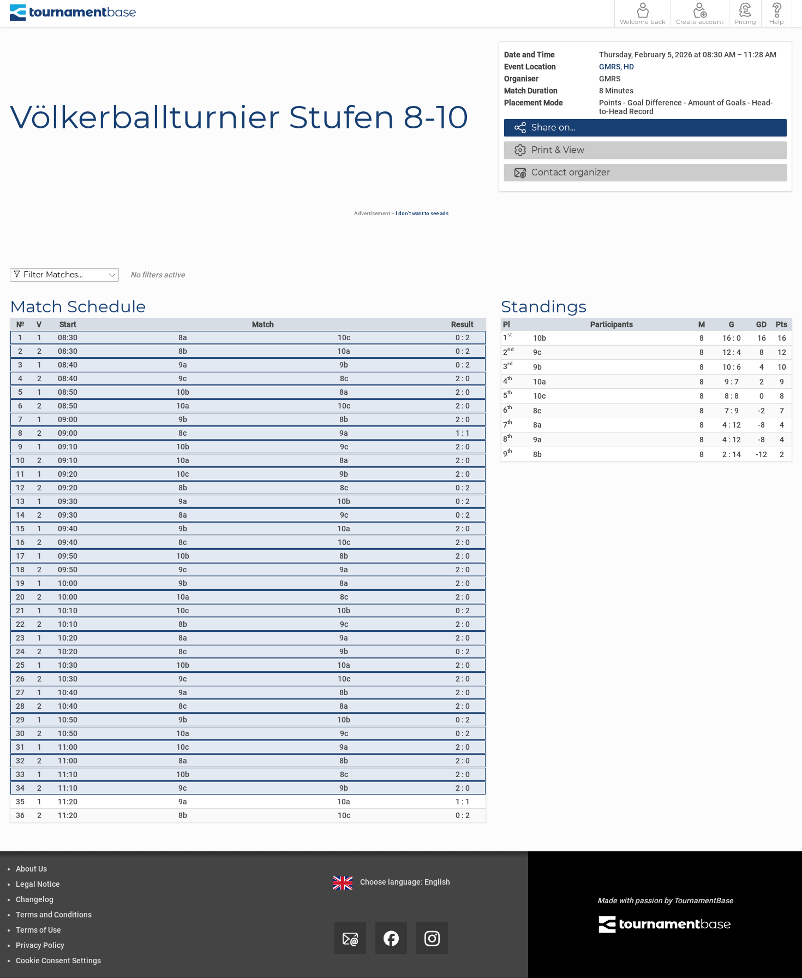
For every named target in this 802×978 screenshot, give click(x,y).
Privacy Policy (40, 945)
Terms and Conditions (54, 914)
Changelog (34, 899)
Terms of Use (38, 930)
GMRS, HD (616, 66)
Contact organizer (562, 172)
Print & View (549, 149)
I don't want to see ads (422, 213)
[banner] (73, 13)
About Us (31, 868)
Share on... (545, 127)
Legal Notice (38, 884)
